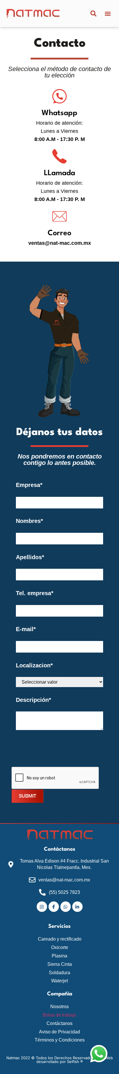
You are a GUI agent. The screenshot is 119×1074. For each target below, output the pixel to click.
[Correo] (59, 216)
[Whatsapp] (59, 96)
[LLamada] (59, 156)
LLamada (59, 173)
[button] (107, 13)
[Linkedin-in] (77, 906)
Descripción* (33, 700)
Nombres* (29, 521)
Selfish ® (75, 1061)
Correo (59, 233)
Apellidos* (30, 557)
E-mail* (26, 629)
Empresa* (29, 485)
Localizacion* (34, 665)
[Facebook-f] (54, 906)
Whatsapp (59, 113)
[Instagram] (42, 906)
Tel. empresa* (34, 593)
